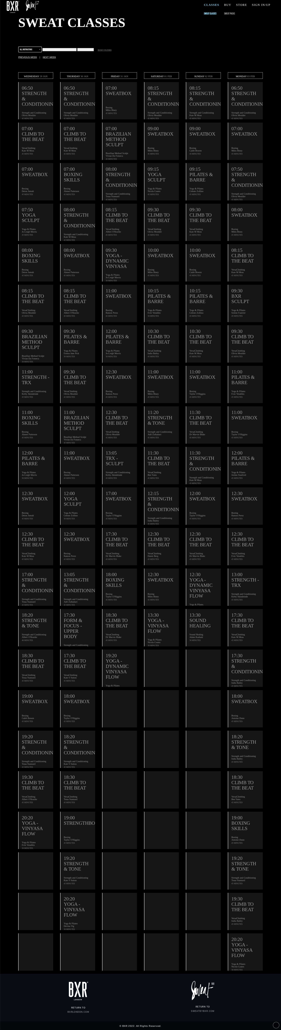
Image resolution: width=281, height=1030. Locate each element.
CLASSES (211, 4)
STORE (241, 4)
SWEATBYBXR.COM (202, 1011)
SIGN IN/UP (261, 4)
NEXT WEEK (49, 57)
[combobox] (30, 50)
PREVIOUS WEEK (27, 57)
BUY (227, 4)
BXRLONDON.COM (78, 1012)
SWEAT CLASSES (210, 13)
